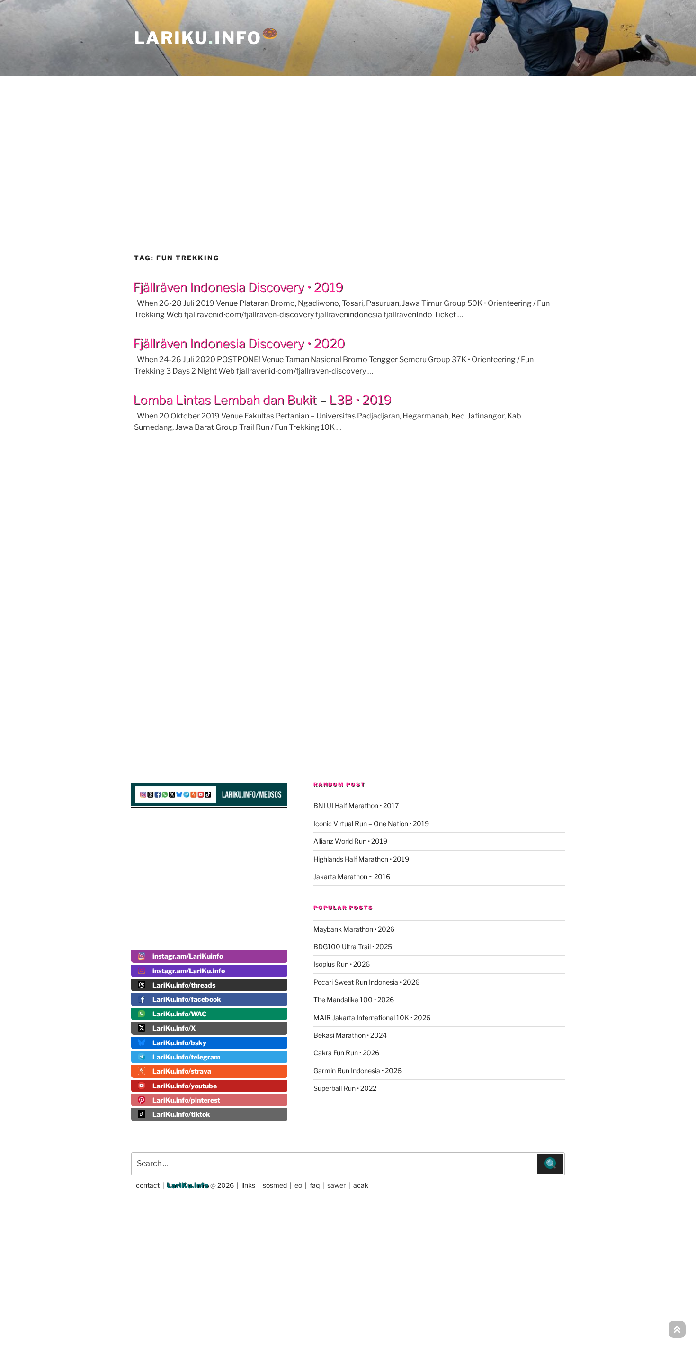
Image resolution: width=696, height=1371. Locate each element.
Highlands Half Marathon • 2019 (361, 859)
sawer (336, 1185)
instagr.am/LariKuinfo (187, 956)
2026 (225, 1185)
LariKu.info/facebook (186, 999)
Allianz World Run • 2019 (350, 841)
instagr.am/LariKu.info (188, 971)
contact (148, 1185)
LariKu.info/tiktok (181, 1114)
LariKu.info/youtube (184, 1086)
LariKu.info (188, 1185)
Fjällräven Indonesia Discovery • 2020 (239, 343)
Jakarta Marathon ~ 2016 (351, 876)
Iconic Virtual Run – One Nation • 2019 (371, 823)
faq (315, 1185)
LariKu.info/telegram (186, 1057)
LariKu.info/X (174, 1028)
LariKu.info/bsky (179, 1043)
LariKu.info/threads (183, 985)
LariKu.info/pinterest (186, 1100)
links (248, 1185)
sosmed (275, 1185)
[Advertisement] (348, 144)
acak (360, 1185)
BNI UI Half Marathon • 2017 (356, 805)
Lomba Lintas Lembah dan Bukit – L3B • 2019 (262, 399)
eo (298, 1185)
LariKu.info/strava (181, 1071)
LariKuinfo (206, 37)
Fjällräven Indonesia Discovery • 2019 (238, 287)
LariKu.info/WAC (179, 1014)
